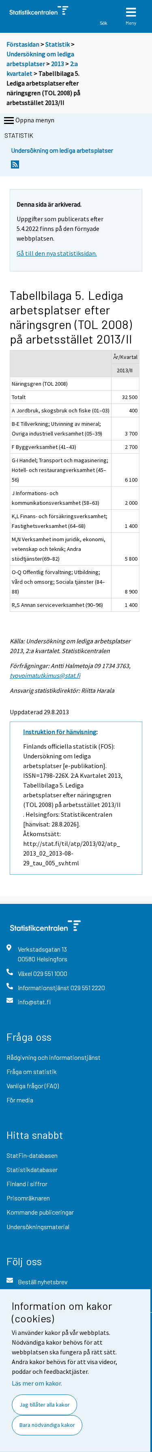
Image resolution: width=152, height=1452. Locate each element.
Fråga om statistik (31, 1071)
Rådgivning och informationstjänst (53, 1057)
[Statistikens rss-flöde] (15, 167)
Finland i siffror (26, 1183)
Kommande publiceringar (40, 1212)
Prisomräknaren (28, 1198)
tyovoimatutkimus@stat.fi (45, 675)
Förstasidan (22, 44)
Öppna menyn (34, 120)
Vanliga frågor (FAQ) (32, 1085)
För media (19, 1100)
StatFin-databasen (32, 1155)
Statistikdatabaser (32, 1169)
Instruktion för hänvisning (59, 732)
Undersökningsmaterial (37, 1226)
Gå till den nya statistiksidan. (57, 253)
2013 (57, 64)
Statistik (57, 44)
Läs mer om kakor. (37, 1383)
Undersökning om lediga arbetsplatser (62, 150)
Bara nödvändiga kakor (47, 1425)
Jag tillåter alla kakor (44, 1404)
